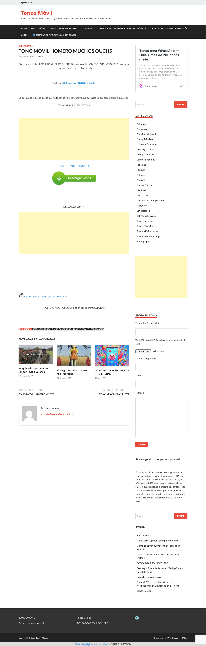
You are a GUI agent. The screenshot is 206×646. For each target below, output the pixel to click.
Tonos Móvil (36, 13)
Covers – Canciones (147, 144)
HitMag (183, 638)
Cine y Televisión (26, 46)
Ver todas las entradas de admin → (57, 414)
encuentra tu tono (61, 329)
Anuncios (142, 128)
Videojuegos (143, 241)
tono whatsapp (81, 329)
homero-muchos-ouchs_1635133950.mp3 (45, 296)
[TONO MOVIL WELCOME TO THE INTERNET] (112, 356)
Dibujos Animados (146, 154)
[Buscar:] (161, 104)
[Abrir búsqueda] (186, 28)
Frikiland (141, 164)
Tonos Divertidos (146, 226)
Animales (142, 123)
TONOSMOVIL (27, 617)
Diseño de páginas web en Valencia (92, 644)
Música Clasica (144, 185)
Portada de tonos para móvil (151, 200)
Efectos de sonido (146, 159)
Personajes (142, 195)
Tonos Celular (144, 590)
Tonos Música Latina (147, 231)
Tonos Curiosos (145, 220)
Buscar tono (143, 535)
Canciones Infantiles (147, 134)
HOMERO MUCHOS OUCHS (74, 165)
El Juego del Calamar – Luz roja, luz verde (72, 372)
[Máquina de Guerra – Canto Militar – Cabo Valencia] (36, 355)
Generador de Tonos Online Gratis (55, 35)
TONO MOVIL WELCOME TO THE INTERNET (112, 372)
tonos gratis (97, 329)
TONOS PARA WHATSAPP (64, 28)
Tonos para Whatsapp (148, 236)
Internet (141, 174)
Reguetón (142, 205)
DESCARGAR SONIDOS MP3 (152, 563)
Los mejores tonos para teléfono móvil (120, 28)
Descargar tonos (145, 149)
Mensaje (141, 180)
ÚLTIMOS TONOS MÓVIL (33, 28)
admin (40, 56)
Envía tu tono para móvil (149, 576)
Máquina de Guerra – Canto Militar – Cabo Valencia (34, 370)
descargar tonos (41, 329)
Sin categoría (143, 210)
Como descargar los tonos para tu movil (157, 540)
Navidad (141, 190)
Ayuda (85, 28)
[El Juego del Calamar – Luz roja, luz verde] (74, 356)
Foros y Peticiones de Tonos (168, 28)
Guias (24, 35)
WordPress (172, 638)
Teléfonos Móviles (146, 215)
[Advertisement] (74, 139)
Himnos (141, 169)
